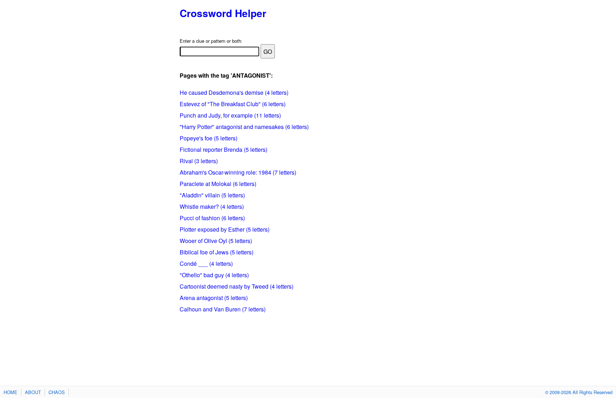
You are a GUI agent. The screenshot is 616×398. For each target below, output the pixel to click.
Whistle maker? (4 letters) (212, 206)
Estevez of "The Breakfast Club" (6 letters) (233, 104)
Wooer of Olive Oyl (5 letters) (216, 241)
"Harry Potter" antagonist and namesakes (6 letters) (244, 127)
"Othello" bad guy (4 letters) (214, 275)
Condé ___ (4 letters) (206, 263)
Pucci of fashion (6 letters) (212, 218)
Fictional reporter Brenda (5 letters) (223, 149)
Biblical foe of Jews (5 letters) (216, 252)
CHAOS (56, 392)
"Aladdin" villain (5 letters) (212, 195)
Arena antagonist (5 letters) (214, 298)
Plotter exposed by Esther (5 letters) (225, 229)
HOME (10, 392)
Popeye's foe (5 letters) (208, 138)
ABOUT (33, 392)
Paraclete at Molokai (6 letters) (218, 184)
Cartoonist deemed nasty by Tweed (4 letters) (236, 286)
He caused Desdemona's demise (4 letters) (234, 92)
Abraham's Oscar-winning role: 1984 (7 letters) (238, 172)
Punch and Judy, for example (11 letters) (230, 115)
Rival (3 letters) (199, 161)
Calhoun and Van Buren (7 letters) (223, 309)
